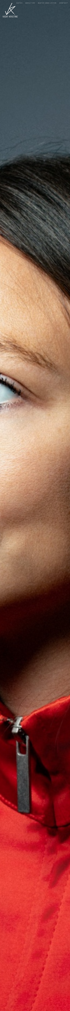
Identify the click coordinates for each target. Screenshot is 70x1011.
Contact (63, 3)
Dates (19, 3)
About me (30, 3)
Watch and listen (47, 3)
